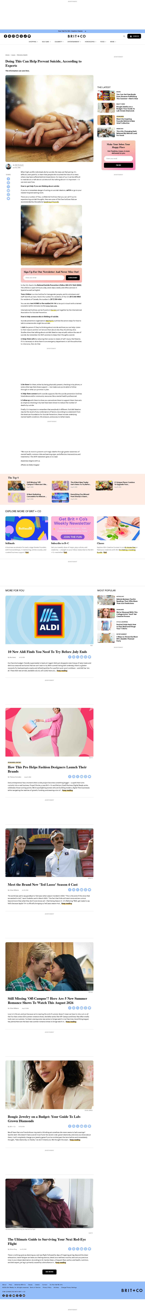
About (4, 1285)
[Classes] (118, 528)
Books (118, 92)
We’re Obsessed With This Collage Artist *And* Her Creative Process (127, 614)
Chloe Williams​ (14, 890)
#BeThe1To (50, 321)
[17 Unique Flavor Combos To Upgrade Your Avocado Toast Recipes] (104, 485)
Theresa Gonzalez (15, 777)
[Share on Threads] (8, 194)
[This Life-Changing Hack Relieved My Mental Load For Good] (106, 132)
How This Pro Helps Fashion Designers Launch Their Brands (47, 769)
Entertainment (73, 42)
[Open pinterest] (9, 36)
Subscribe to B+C (60, 543)
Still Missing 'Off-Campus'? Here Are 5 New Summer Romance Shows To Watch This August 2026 (37, 484)
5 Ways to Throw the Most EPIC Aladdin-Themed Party (127, 639)
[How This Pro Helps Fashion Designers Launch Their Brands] (49, 732)
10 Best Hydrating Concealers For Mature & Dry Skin (37, 496)
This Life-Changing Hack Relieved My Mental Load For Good (126, 133)
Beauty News (120, 104)
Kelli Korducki (19, 165)
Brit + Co (12, 1126)
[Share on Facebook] (8, 178)
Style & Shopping (122, 622)
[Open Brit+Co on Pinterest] (7, 1295)
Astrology (120, 596)
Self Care (45, 42)
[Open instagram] (13, 36)
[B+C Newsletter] (72, 528)
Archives (56, 1287)
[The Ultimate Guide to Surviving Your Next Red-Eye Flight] (49, 1203)
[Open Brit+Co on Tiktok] (20, 1295)
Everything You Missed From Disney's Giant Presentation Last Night (80, 496)
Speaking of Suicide (51, 202)
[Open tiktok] (25, 36)
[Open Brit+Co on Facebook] (3, 1295)
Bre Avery (13, 657)
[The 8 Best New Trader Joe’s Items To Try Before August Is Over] (60, 485)
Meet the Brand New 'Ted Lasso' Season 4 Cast (43, 884)
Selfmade (10, 543)
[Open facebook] (5, 36)
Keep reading (62, 671)
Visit (27, 552)
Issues (13, 55)
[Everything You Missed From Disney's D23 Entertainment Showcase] (60, 497)
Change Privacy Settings (69, 1287)
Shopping (32, 42)
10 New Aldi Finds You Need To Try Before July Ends (47, 651)
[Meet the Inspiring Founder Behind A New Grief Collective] (106, 120)
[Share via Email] (8, 190)
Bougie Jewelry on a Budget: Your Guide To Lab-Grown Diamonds (125, 109)
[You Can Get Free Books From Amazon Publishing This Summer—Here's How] (106, 95)
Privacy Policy (47, 1287)
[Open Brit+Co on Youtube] (14, 1295)
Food (102, 42)
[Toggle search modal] (124, 36)
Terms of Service (35, 1287)
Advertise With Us (20, 1285)
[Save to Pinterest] (8, 182)
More (112, 42)
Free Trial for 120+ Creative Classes (70, 31)
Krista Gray (13, 1249)
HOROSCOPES (90, 42)
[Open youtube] (17, 36)
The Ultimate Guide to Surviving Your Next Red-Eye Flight (47, 1241)
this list (53, 310)
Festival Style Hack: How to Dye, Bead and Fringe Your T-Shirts (126, 627)
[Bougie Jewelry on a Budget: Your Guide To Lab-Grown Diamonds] (106, 107)
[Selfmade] (26, 528)
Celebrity (58, 42)
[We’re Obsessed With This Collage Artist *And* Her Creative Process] (106, 613)
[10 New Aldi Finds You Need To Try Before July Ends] (49, 620)
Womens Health (22, 55)
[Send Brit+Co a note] (29, 36)
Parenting (119, 128)
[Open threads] (21, 36)
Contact (44, 1285)
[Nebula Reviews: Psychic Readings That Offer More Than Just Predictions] (106, 600)
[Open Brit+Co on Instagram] (10, 1295)
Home (7, 55)
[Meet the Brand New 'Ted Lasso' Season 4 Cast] (49, 853)
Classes (100, 543)
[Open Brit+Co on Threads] (17, 1295)
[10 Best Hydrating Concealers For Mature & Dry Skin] (16, 497)
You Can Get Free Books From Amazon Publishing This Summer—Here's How (127, 97)
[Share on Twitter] (8, 186)
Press (10, 1285)
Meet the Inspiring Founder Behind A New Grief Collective (125, 121)
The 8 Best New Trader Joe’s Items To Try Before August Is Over (81, 484)
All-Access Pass (130, 547)
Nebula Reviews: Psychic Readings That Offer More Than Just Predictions (127, 601)
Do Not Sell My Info (56, 1285)
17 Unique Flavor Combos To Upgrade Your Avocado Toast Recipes (124, 484)
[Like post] (8, 198)
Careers (37, 1285)
